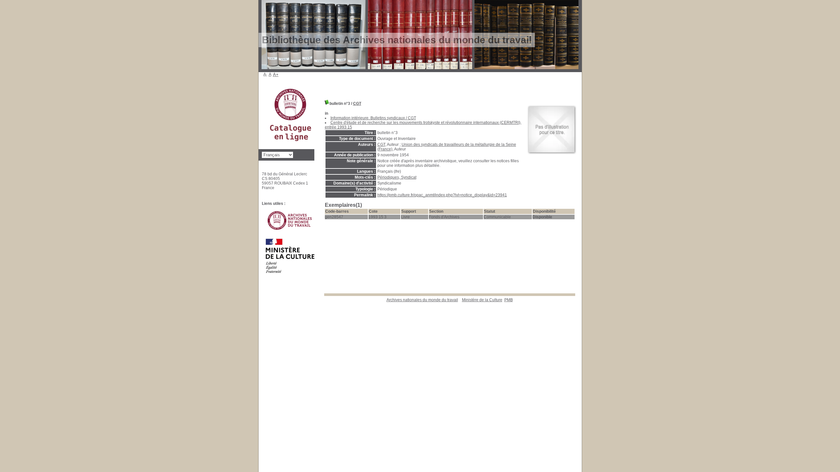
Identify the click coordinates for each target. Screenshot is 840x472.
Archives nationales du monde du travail (422, 300)
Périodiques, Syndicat (396, 177)
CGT (357, 103)
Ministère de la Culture (482, 300)
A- (265, 74)
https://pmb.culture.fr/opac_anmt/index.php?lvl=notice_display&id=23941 (442, 195)
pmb (508, 300)
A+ (276, 74)
